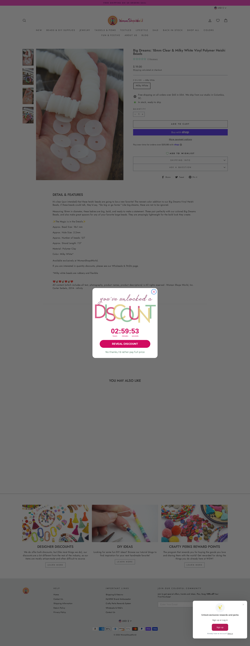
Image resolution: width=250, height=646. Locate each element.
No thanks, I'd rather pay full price (125, 352)
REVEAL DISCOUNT (125, 343)
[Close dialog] (153, 291)
